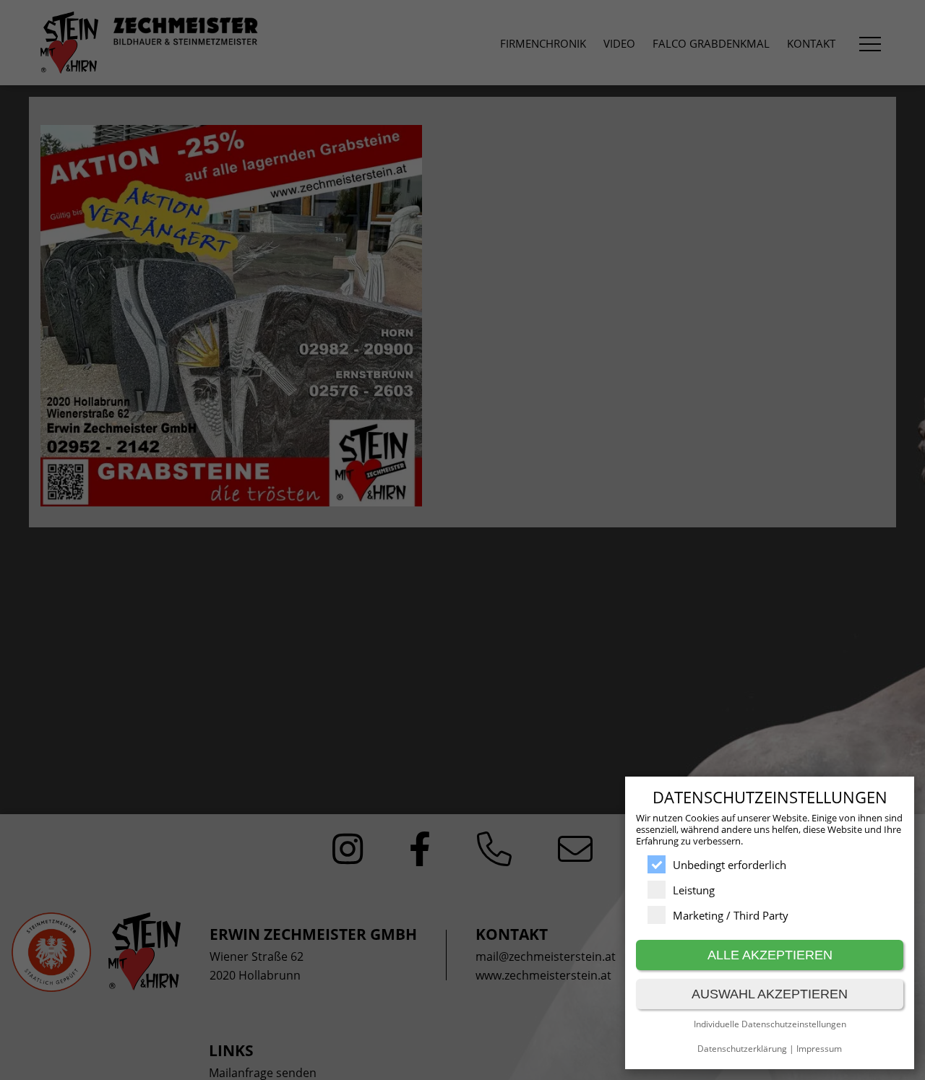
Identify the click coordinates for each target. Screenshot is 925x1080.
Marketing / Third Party (730, 915)
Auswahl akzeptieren (770, 994)
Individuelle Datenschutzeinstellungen (770, 1024)
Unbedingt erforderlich (729, 864)
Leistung (694, 890)
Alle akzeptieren (769, 955)
